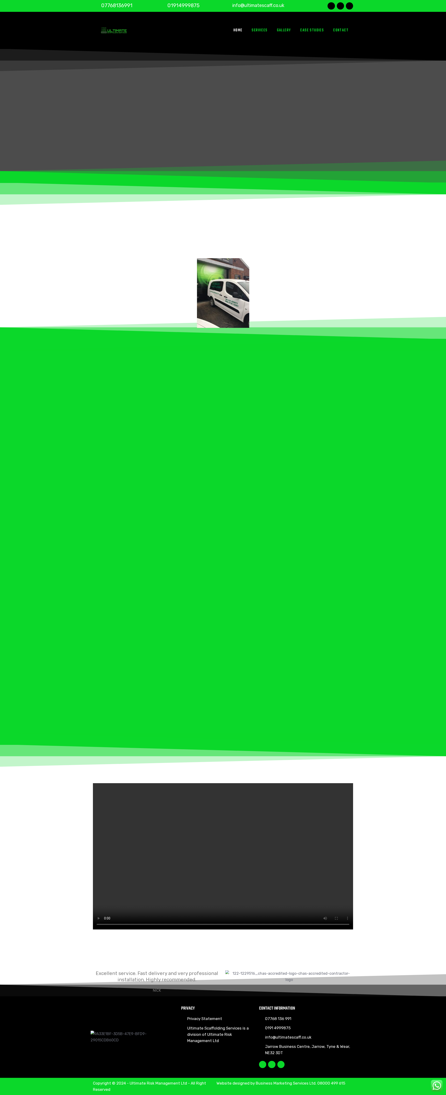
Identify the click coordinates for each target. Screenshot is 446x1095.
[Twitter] (340, 6)
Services (259, 30)
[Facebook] (331, 6)
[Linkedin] (349, 6)
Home (238, 30)
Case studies (312, 30)
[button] (97, 294)
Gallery (284, 30)
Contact (340, 30)
